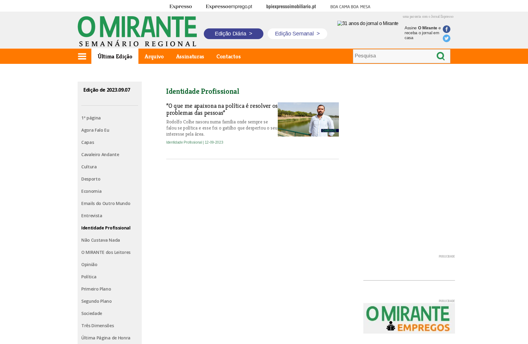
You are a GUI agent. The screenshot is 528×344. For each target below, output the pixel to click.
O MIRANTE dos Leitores (105, 252)
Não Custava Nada (100, 240)
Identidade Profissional (105, 228)
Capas (87, 142)
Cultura (89, 167)
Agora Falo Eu (95, 130)
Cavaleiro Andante (100, 154)
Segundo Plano (96, 301)
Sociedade (91, 313)
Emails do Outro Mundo (105, 203)
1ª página (91, 118)
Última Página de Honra (105, 338)
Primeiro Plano (96, 289)
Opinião (89, 264)
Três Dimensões (97, 325)
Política (88, 277)
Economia (91, 191)
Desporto (90, 179)
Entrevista (91, 215)
